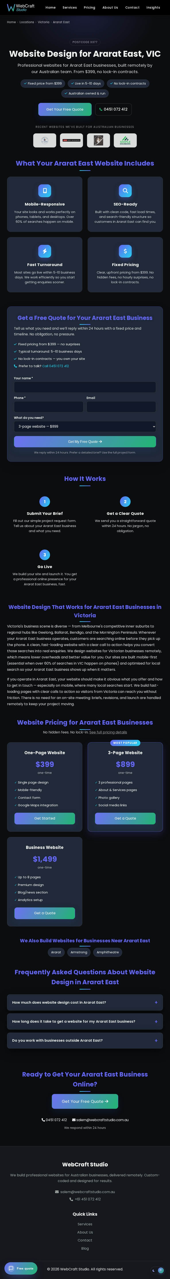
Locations (27, 22)
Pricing (89, 7)
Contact (132, 7)
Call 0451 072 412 (55, 366)
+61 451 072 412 (88, 1199)
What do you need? (29, 418)
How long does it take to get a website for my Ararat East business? (73, 1021)
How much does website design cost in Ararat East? (59, 1002)
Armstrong (79, 952)
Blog (85, 1248)
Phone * (20, 398)
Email (91, 398)
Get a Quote (125, 818)
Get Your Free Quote (64, 109)
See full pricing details (108, 732)
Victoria (43, 22)
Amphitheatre (108, 952)
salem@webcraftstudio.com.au (102, 1120)
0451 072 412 (116, 109)
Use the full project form (118, 452)
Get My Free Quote (83, 442)
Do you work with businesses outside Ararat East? (57, 1040)
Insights (153, 7)
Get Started (44, 818)
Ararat (56, 952)
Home (51, 7)
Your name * (23, 378)
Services (70, 7)
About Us (110, 7)
